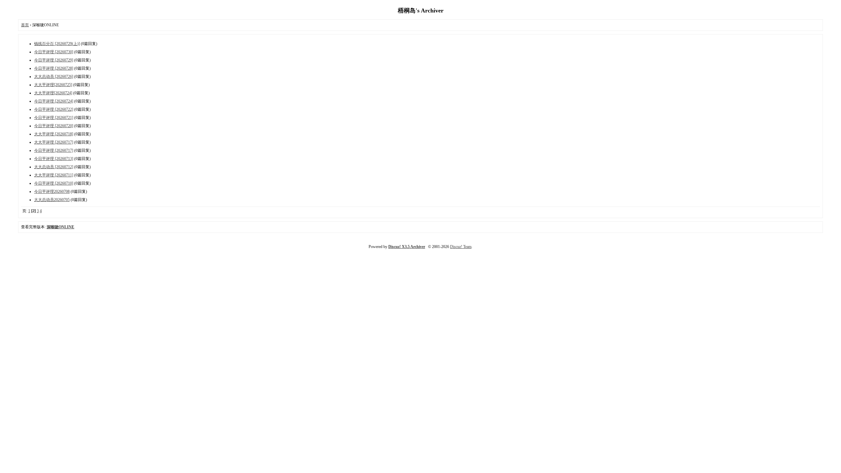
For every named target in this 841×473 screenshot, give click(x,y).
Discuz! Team (460, 246)
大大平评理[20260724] (53, 93)
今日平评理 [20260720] (53, 126)
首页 (25, 25)
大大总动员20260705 (52, 199)
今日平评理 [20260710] (53, 183)
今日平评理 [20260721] (53, 117)
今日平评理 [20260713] (53, 158)
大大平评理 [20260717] (53, 142)
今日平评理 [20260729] (53, 60)
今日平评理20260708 (52, 191)
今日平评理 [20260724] (53, 101)
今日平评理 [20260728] (53, 68)
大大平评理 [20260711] (53, 175)
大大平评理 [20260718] (53, 134)
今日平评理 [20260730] (53, 52)
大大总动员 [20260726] (53, 76)
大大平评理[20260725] (53, 84)
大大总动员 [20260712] (53, 167)
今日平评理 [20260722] (53, 109)
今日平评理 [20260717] (53, 150)
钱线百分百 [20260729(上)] (57, 43)
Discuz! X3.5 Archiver (406, 246)
